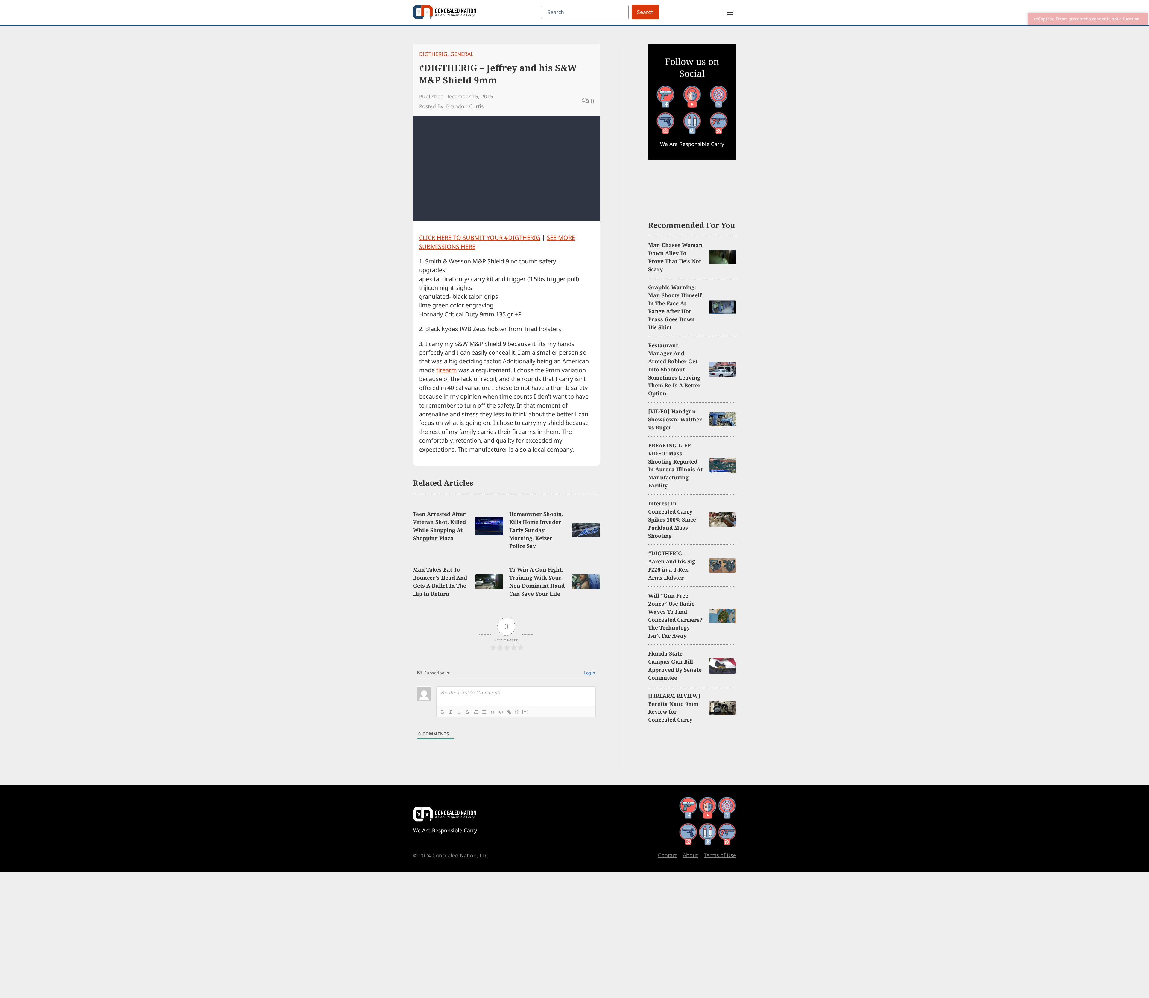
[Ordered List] (476, 712)
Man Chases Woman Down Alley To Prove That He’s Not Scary (675, 257)
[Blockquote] (492, 712)
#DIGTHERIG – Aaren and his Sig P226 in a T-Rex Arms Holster (671, 565)
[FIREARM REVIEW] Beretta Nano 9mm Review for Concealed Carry (674, 707)
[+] (525, 711)
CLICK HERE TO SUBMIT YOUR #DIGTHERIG (479, 238)
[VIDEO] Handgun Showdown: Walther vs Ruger (675, 419)
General (461, 53)
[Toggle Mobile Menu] (730, 12)
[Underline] (459, 712)
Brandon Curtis (465, 106)
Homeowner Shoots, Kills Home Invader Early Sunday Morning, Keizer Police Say (536, 530)
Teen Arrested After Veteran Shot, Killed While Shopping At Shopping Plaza (439, 526)
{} (517, 711)
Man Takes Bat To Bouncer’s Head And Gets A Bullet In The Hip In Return (440, 581)
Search (645, 12)
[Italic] (450, 712)
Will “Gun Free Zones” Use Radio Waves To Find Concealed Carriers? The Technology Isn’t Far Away (675, 615)
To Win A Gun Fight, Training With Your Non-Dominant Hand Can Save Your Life (537, 581)
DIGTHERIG (433, 53)
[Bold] (442, 712)
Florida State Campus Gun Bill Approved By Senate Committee (675, 665)
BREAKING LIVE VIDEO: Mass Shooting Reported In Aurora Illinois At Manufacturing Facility (675, 465)
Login (589, 673)
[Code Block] (501, 712)
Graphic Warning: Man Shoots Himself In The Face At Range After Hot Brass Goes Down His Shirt (675, 307)
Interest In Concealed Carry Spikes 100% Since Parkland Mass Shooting (672, 519)
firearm (446, 370)
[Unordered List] (484, 712)
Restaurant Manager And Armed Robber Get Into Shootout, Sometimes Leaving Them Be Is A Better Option (674, 369)
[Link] (509, 712)
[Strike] (467, 712)
